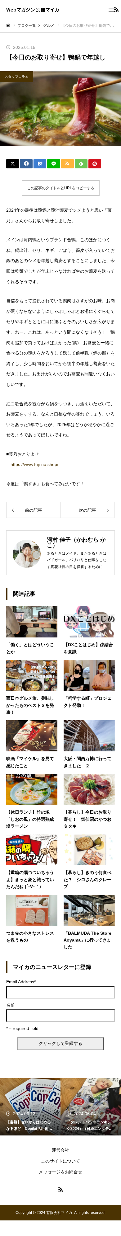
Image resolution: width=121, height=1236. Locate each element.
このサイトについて (60, 1160)
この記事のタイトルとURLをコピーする (60, 188)
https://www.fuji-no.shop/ (34, 464)
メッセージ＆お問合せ (60, 1171)
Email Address (21, 982)
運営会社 (60, 1150)
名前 (10, 1005)
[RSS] (60, 1189)
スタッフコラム (17, 76)
